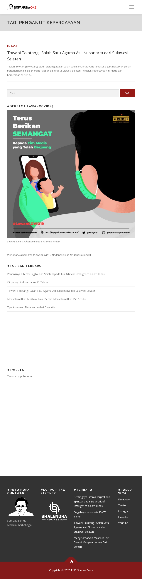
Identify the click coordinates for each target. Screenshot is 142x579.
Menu (131, 7)
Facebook (124, 499)
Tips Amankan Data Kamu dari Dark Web (31, 307)
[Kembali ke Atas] (71, 561)
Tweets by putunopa (19, 376)
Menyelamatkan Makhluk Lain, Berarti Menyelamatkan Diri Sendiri (46, 299)
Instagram (124, 511)
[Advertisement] (31, 339)
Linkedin (123, 517)
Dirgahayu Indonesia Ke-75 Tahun (27, 282)
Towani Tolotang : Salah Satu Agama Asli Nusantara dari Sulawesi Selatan (51, 290)
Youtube (123, 523)
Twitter (122, 505)
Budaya (12, 45)
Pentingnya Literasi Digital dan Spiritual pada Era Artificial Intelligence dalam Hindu (56, 274)
